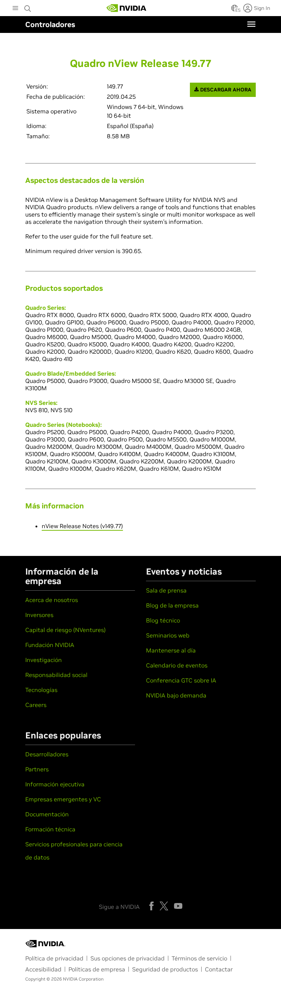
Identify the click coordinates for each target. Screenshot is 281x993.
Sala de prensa (166, 590)
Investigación (43, 659)
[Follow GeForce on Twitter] (164, 906)
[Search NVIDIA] (27, 6)
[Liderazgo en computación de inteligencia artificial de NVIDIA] (126, 8)
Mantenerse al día (171, 650)
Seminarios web (168, 635)
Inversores (39, 614)
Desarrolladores (46, 754)
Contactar (219, 969)
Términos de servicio (199, 958)
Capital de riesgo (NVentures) (65, 629)
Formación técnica (50, 829)
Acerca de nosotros (51, 599)
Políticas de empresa (96, 969)
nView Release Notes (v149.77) (82, 526)
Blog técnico (163, 620)
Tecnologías (41, 689)
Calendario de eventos (176, 665)
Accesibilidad (43, 969)
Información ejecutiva (55, 784)
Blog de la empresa (172, 605)
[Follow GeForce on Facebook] (151, 906)
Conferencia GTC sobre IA (181, 680)
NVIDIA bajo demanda (176, 695)
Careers (35, 704)
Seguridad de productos (165, 969)
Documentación (47, 814)
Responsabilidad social (56, 674)
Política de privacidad (54, 958)
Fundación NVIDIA (49, 644)
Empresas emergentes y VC (63, 799)
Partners (37, 769)
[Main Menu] (15, 9)
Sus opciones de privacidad (127, 958)
